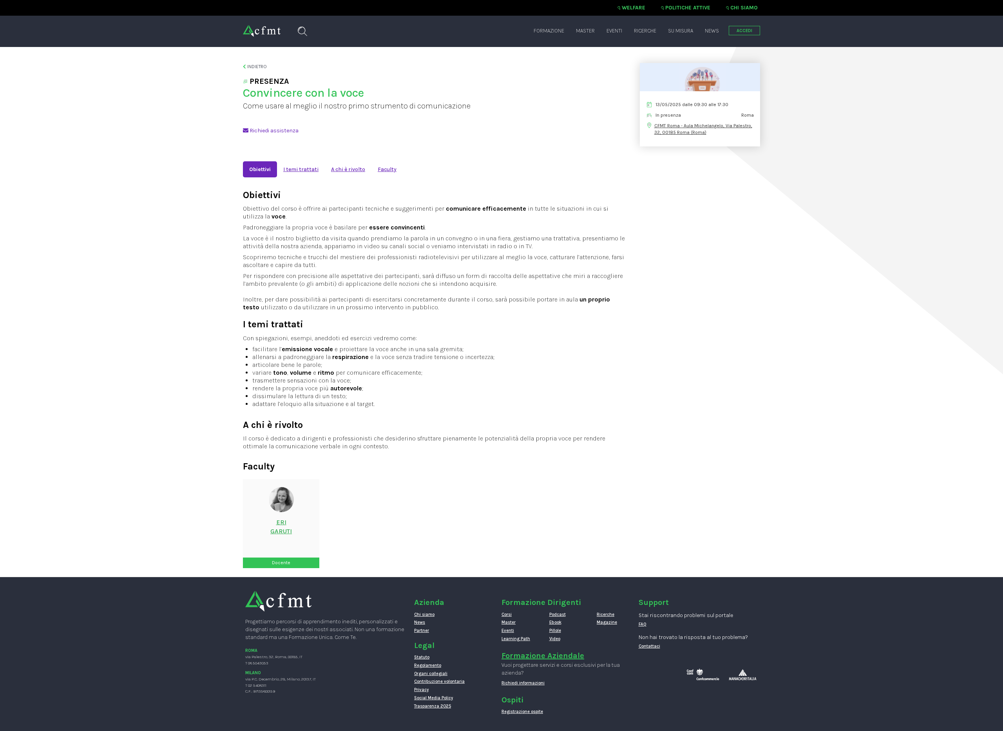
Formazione (549, 30)
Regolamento (427, 665)
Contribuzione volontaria (439, 681)
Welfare (633, 7)
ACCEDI (744, 30)
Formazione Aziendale (543, 655)
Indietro (256, 66)
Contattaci (649, 646)
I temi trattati (301, 169)
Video (554, 638)
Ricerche (645, 30)
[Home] (262, 27)
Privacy (421, 689)
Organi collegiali (430, 673)
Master (585, 30)
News (712, 30)
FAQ (642, 624)
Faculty (387, 169)
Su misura (680, 30)
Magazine (607, 622)
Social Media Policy (433, 697)
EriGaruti (281, 526)
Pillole (555, 630)
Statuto (421, 657)
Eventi (614, 30)
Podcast (557, 614)
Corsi (507, 614)
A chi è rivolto (348, 169)
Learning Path (516, 638)
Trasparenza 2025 (432, 706)
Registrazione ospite (522, 711)
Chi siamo (744, 7)
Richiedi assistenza (273, 130)
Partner (421, 630)
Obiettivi (260, 169)
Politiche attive (687, 7)
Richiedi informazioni (523, 683)
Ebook (555, 622)
